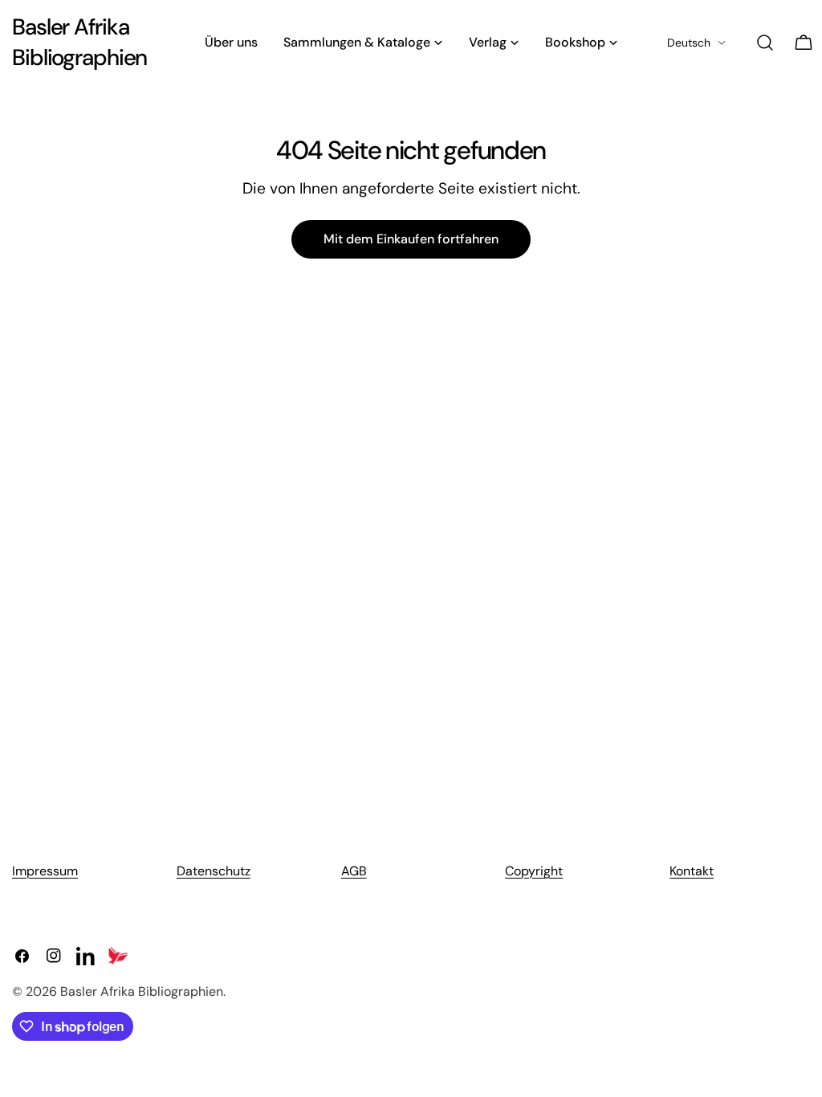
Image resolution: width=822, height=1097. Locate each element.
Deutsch (688, 42)
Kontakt (691, 871)
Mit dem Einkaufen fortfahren (411, 238)
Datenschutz (213, 871)
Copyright (534, 871)
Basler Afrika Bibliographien (79, 42)
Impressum (45, 871)
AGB (354, 871)
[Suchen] (765, 43)
